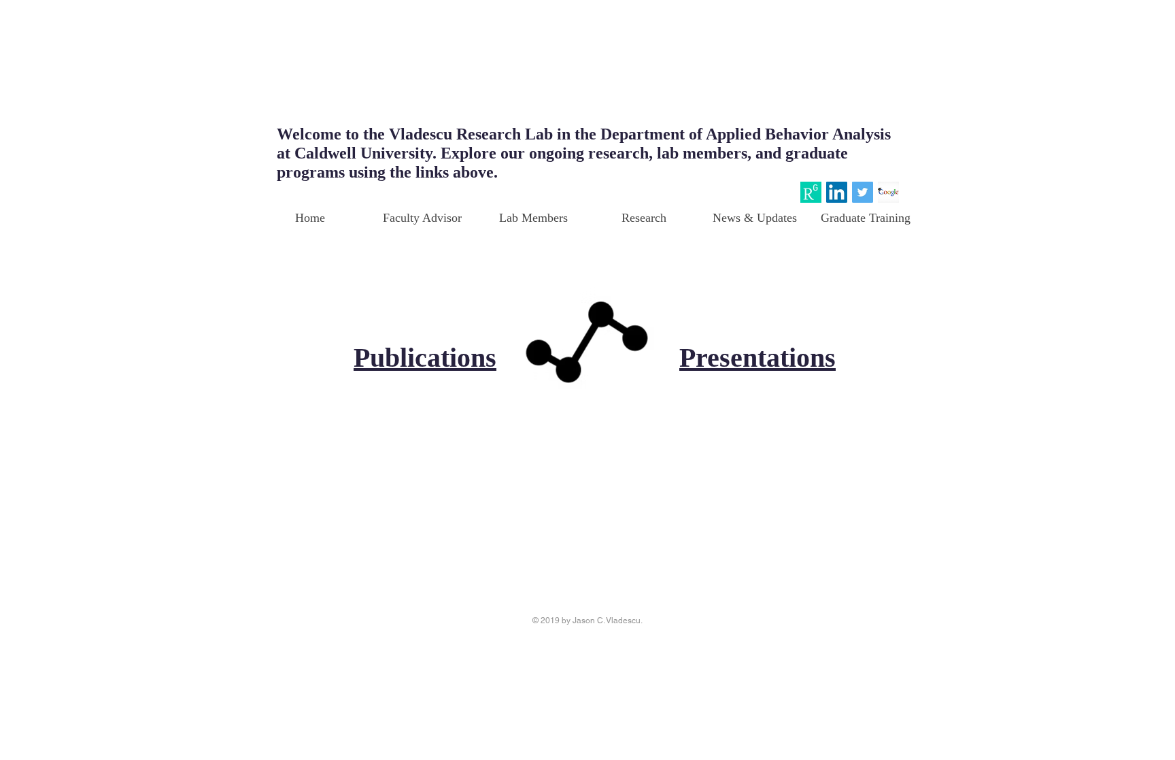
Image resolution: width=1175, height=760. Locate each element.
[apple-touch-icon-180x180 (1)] (810, 192)
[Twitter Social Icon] (862, 192)
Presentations (757, 357)
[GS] (888, 192)
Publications (425, 357)
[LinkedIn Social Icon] (836, 192)
